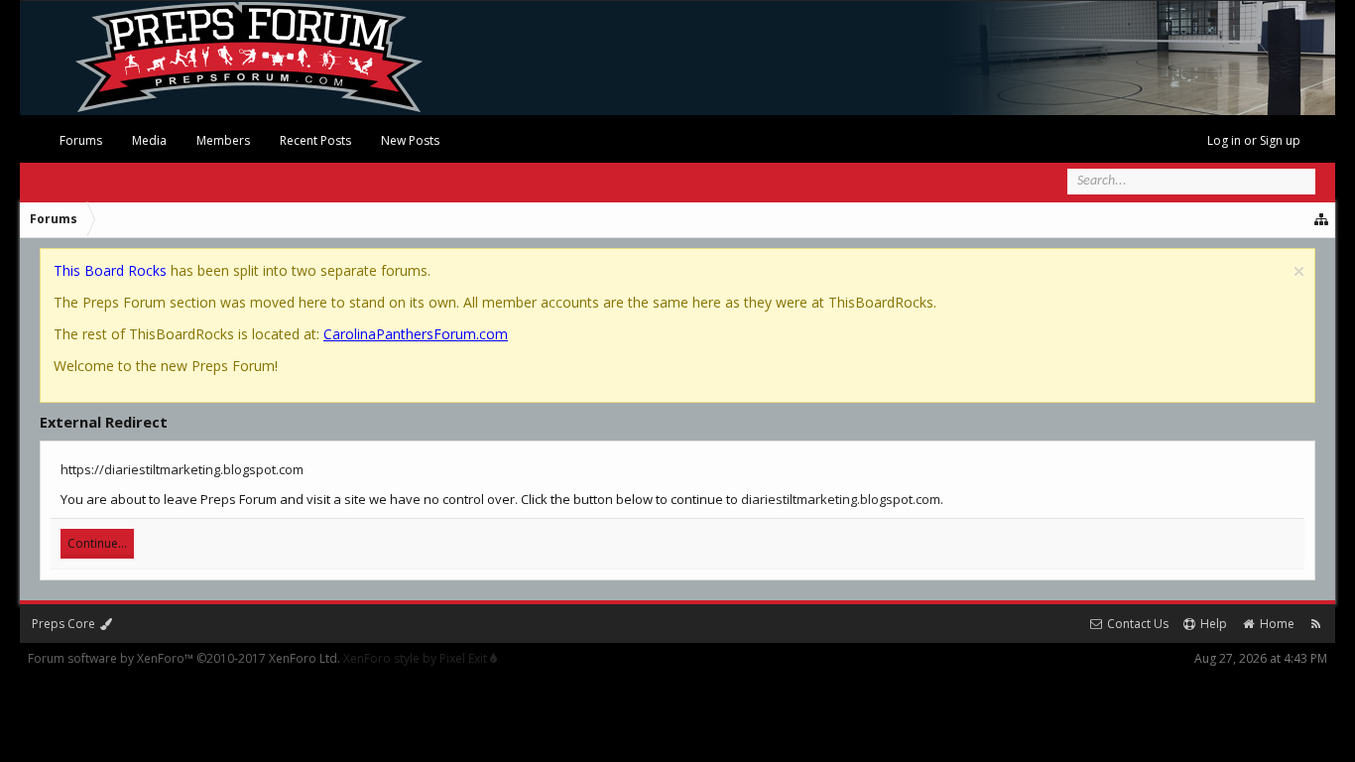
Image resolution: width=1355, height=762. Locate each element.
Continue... (97, 543)
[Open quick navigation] (1322, 219)
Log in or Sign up (1253, 140)
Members (223, 140)
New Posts (410, 140)
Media (149, 140)
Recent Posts (315, 140)
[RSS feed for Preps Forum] (1315, 623)
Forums (81, 140)
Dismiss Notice (1299, 271)
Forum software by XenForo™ (184, 658)
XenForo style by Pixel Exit (416, 658)
